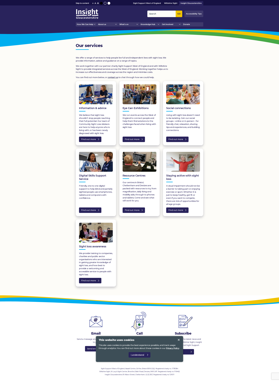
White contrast (109, 3)
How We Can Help (85, 24)
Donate (186, 24)
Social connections (178, 108)
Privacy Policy (172, 348)
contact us (113, 77)
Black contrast (101, 3)
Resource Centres (134, 175)
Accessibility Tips (194, 14)
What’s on (123, 24)
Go (179, 14)
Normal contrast (105, 3)
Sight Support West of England (147, 3)
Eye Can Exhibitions (136, 108)
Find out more (87, 140)
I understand (178, 340)
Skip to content (82, 3)
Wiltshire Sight (170, 3)
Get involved (167, 24)
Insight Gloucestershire (191, 3)
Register (178, 352)
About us (102, 24)
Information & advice (92, 108)
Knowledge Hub (148, 24)
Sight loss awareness (92, 246)
